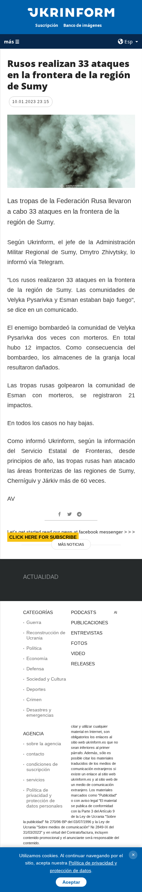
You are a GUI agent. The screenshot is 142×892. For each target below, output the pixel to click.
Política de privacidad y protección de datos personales (44, 797)
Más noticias (71, 544)
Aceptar (71, 882)
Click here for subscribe (43, 537)
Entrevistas (86, 633)
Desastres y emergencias (39, 712)
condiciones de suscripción (42, 766)
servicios (35, 779)
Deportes (36, 689)
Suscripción (46, 25)
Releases (83, 663)
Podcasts (83, 612)
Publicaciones (89, 622)
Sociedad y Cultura (46, 679)
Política (34, 648)
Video (78, 653)
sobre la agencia (43, 743)
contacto (35, 753)
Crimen (34, 699)
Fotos (79, 643)
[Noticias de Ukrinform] (71, 12)
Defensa (35, 668)
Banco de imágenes (82, 25)
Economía (37, 658)
